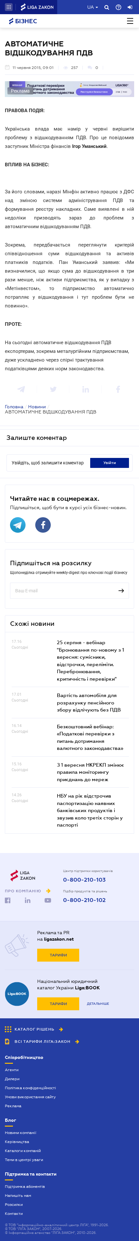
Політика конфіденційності (30, 1088)
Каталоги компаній (23, 1151)
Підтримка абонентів (25, 1186)
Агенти (11, 1070)
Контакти (14, 1213)
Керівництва (17, 1141)
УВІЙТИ (109, 463)
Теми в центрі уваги (24, 1160)
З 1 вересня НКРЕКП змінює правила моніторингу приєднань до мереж (90, 772)
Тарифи (58, 955)
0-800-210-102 (84, 900)
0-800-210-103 (84, 880)
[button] (9, 7)
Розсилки (14, 1204)
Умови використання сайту (30, 1097)
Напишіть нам (18, 1195)
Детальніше (98, 1003)
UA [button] (90, 7)
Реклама (13, 1106)
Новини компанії (20, 1132)
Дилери (12, 1079)
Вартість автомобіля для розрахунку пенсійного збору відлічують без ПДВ (89, 702)
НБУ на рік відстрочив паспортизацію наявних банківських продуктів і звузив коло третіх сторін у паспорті (90, 810)
